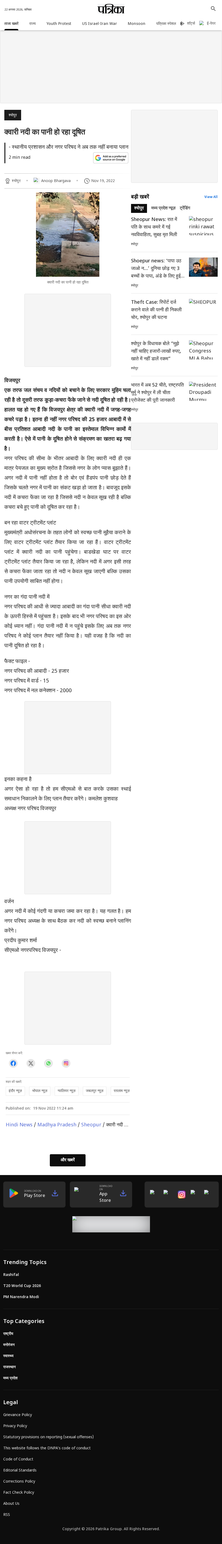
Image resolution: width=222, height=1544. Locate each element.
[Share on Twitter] (30, 1063)
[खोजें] (213, 8)
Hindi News (19, 1125)
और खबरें (68, 1160)
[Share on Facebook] (13, 1063)
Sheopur (91, 1125)
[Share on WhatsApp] (48, 1063)
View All (211, 197)
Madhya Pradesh (56, 1125)
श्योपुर (13, 115)
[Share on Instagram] (65, 1063)
